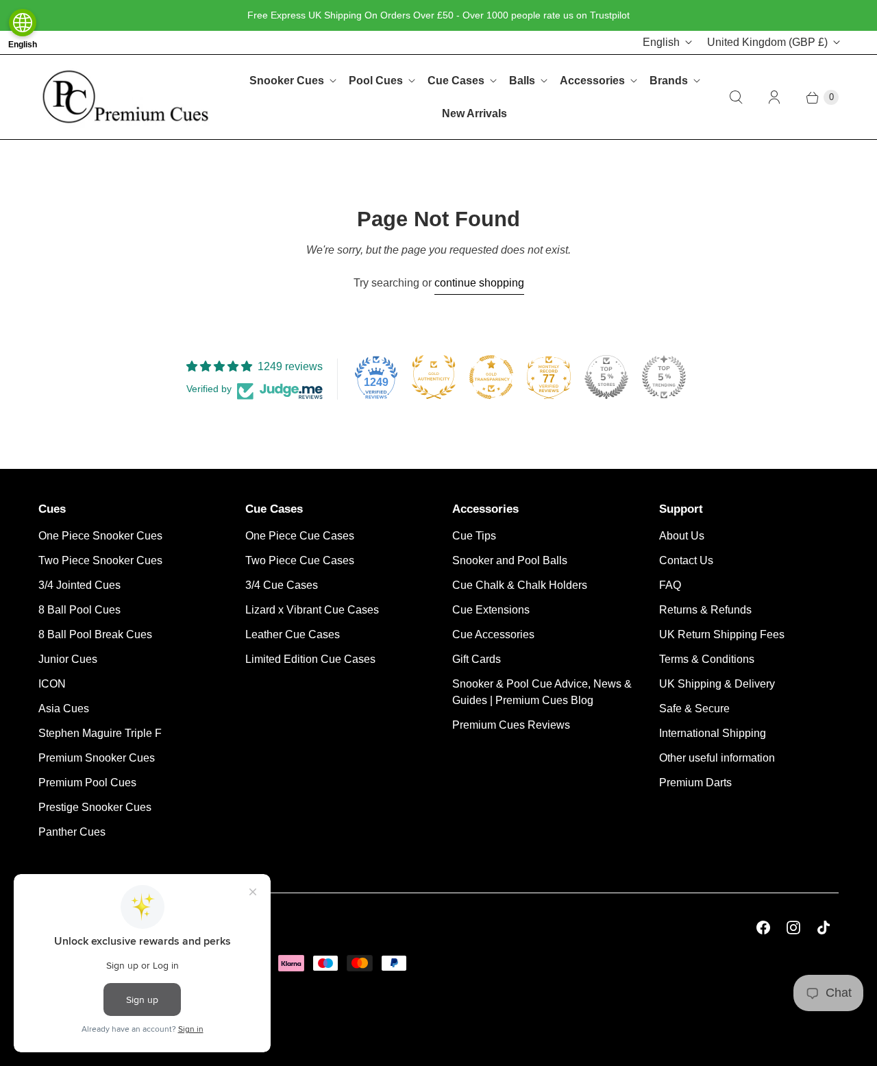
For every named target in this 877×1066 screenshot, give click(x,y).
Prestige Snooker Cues (94, 807)
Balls (522, 80)
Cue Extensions (491, 610)
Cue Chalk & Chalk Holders (519, 585)
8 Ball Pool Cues (79, 610)
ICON (52, 684)
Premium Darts (695, 782)
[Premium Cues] (125, 97)
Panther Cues (72, 832)
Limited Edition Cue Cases (310, 659)
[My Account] (774, 97)
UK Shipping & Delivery (717, 684)
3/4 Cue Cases (281, 585)
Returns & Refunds (705, 610)
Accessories (592, 80)
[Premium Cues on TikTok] (823, 927)
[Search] (736, 97)
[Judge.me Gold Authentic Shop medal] (434, 377)
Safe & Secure (694, 708)
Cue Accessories (493, 634)
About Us (681, 536)
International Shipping (712, 733)
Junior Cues (67, 659)
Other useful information (717, 758)
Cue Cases (456, 80)
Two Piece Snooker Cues (100, 560)
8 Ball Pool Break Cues (95, 634)
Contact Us (686, 560)
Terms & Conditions (706, 659)
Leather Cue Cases (292, 634)
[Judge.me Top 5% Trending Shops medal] (664, 377)
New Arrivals (474, 113)
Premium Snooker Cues (96, 758)
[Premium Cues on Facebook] (763, 927)
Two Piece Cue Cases (299, 560)
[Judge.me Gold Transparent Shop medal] (491, 377)
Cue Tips (474, 536)
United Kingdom (767, 42)
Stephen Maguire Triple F (100, 733)
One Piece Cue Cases (299, 536)
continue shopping (479, 283)
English (661, 42)
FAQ (670, 585)
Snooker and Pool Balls (509, 560)
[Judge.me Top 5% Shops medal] (606, 377)
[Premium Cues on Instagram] (793, 927)
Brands (669, 80)
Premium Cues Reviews (511, 725)
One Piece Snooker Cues (100, 536)
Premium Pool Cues (87, 782)
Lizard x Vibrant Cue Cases (312, 610)
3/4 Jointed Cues (79, 585)
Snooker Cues (286, 80)
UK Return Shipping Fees (722, 634)
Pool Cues (376, 80)
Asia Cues (63, 708)
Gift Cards (476, 659)
